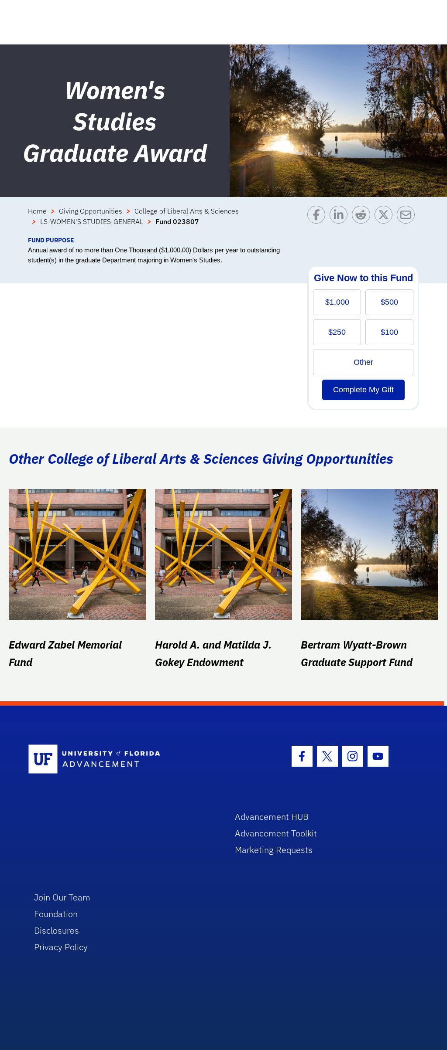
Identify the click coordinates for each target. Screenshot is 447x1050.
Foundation (56, 914)
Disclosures (56, 930)
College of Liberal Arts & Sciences (186, 211)
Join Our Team (62, 897)
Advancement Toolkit (276, 833)
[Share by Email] (408, 220)
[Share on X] (386, 220)
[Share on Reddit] (363, 220)
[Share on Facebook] (318, 220)
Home (37, 211)
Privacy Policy (61, 947)
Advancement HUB (272, 816)
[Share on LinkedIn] (341, 220)
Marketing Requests (274, 850)
